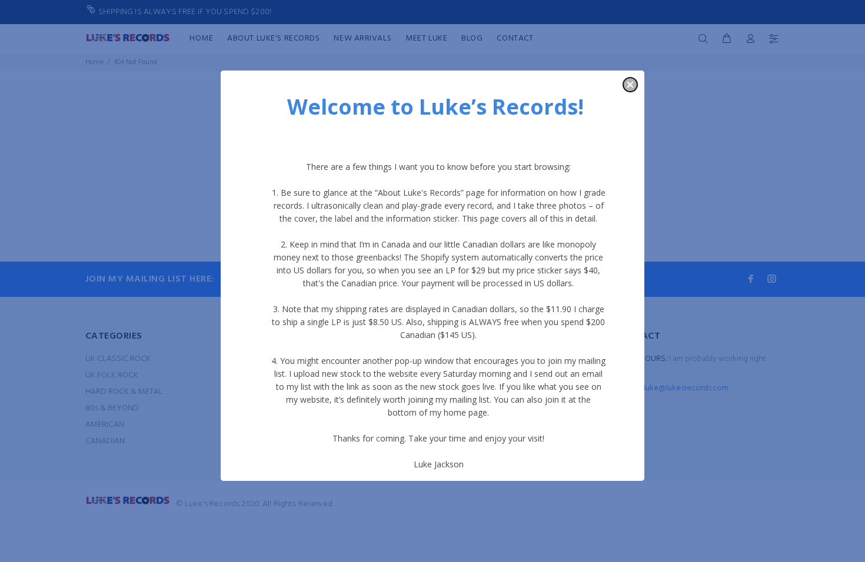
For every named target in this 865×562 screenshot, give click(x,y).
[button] (630, 85)
